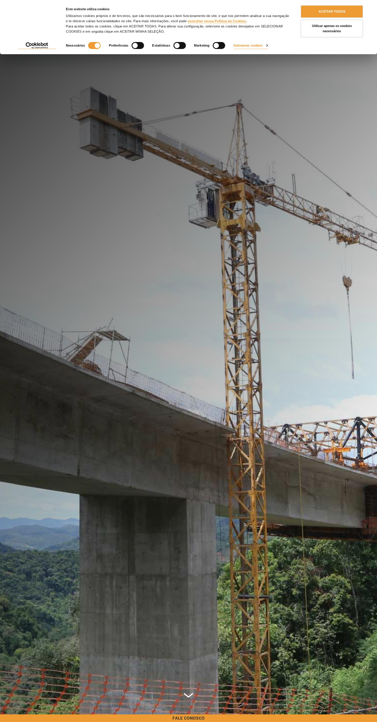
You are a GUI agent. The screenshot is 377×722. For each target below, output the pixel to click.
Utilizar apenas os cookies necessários (332, 28)
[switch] (138, 45)
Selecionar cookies (248, 45)
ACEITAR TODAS (332, 11)
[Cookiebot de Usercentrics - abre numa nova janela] (37, 45)
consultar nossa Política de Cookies (217, 21)
